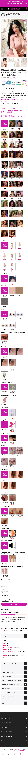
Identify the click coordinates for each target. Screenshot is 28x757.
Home (2, 13)
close (3, 3)
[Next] (24, 38)
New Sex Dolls (8, 13)
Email (4, 630)
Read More (4, 105)
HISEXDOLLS (20, 751)
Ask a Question (5, 609)
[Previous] (3, 38)
